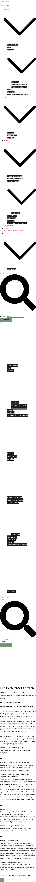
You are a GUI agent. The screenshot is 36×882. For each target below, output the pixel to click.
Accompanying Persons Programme (17, 94)
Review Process (12, 216)
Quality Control (15, 213)
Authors (6, 140)
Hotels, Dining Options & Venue (13, 231)
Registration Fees (12, 135)
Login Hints (10, 138)
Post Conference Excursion (19, 87)
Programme (10, 50)
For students (10, 92)
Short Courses (15, 82)
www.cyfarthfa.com (15, 781)
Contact (6, 233)
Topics (9, 47)
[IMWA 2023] (4, 5)
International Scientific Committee (17, 223)
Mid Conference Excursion (19, 84)
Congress (6, 9)
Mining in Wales (8, 225)
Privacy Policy (11, 269)
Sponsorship (7, 228)
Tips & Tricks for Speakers (15, 178)
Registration (7, 97)
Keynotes (10, 89)
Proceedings (10, 221)
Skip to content (4, 1)
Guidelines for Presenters (14, 176)
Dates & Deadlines (12, 45)
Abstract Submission (13, 181)
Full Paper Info (11, 218)
